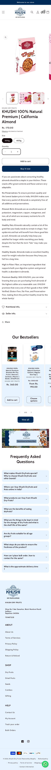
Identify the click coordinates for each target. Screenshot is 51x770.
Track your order (12, 724)
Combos (8, 690)
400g (18, 140)
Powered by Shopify (29, 759)
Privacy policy (13, 763)
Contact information (27, 767)
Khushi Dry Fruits (15, 759)
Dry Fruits (9, 672)
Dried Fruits (10, 678)
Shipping (5, 131)
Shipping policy (39, 763)
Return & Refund (12, 656)
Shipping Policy (11, 649)
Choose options (33, 399)
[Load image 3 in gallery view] (38, 98)
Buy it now (25, 169)
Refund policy (43, 759)
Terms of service (26, 763)
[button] (3, 12)
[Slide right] (48, 99)
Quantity (5, 146)
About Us (9, 632)
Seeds (7, 684)
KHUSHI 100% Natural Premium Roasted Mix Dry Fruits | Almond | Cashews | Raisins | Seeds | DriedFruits (12, 373)
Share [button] (7, 322)
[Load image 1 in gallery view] (12, 98)
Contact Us (10, 712)
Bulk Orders (10, 730)
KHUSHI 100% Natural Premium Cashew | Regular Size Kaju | (33, 371)
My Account (10, 718)
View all (25, 420)
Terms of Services (12, 638)
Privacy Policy (11, 644)
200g (7, 140)
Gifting (8, 696)
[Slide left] (3, 99)
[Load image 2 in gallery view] (25, 98)
